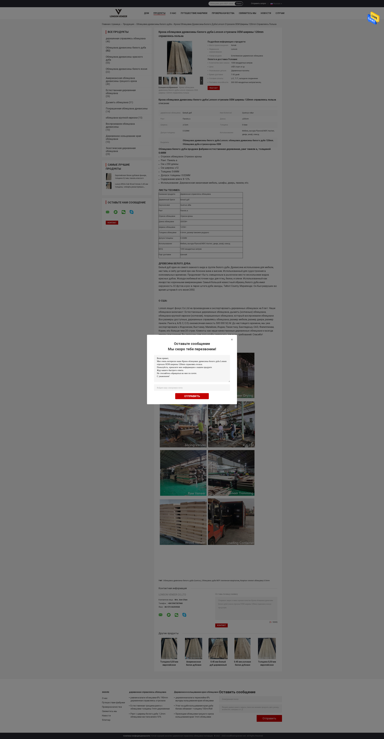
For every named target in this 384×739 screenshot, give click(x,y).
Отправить (192, 396)
